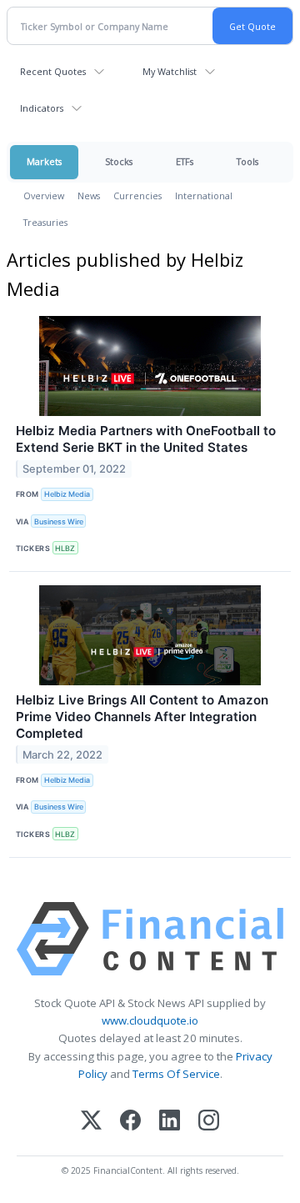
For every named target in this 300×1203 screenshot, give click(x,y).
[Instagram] (209, 1121)
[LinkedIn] (169, 1121)
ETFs (184, 161)
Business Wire (58, 521)
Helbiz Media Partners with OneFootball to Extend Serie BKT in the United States (146, 439)
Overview (43, 195)
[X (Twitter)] (91, 1121)
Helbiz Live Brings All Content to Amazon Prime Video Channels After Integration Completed (142, 716)
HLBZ (65, 548)
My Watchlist (169, 71)
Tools (247, 161)
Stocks (118, 161)
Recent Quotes (53, 71)
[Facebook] (130, 1121)
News (89, 195)
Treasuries (45, 222)
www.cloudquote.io (150, 1020)
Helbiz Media (67, 494)
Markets (44, 161)
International (203, 195)
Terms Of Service (176, 1073)
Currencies (137, 195)
